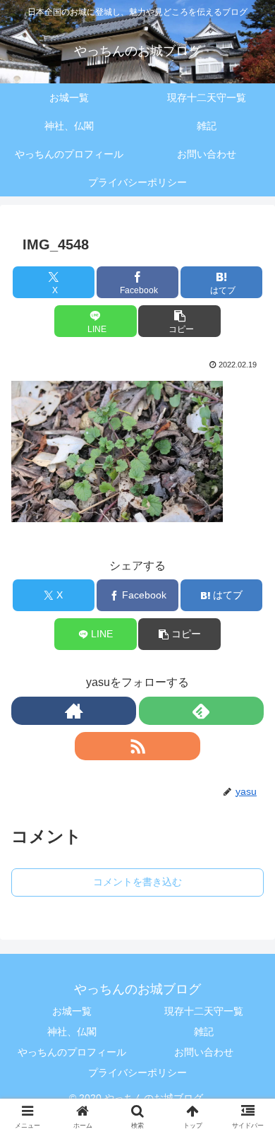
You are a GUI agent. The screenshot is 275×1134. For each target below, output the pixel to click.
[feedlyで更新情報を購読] (201, 711)
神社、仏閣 (72, 1031)
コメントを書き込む (137, 881)
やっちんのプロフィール (72, 1052)
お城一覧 (72, 1011)
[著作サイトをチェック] (73, 711)
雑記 (204, 1031)
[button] (179, 321)
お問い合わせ (203, 1052)
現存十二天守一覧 (203, 1011)
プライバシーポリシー (137, 1072)
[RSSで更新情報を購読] (137, 746)
